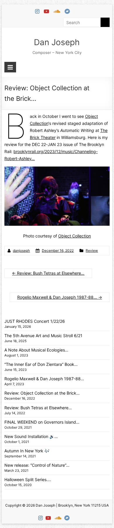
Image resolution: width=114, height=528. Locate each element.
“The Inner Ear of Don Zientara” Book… (41, 364)
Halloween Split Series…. (27, 479)
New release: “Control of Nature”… (37, 465)
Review (92, 250)
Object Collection (74, 235)
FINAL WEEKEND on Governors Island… (42, 422)
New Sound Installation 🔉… (31, 436)
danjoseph (21, 250)
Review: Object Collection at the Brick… (42, 393)
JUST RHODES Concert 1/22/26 (34, 321)
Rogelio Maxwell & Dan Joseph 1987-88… (59, 297)
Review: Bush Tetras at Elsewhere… (48, 273)
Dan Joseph (57, 42)
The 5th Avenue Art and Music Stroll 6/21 (43, 335)
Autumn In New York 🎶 (26, 450)
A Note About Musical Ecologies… (36, 349)
